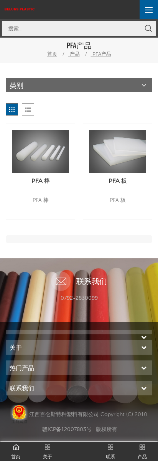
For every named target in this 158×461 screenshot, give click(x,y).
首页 (52, 54)
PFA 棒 (40, 180)
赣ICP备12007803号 (67, 429)
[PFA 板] (117, 151)
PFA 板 (118, 180)
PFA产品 (101, 54)
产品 (74, 54)
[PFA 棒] (40, 151)
